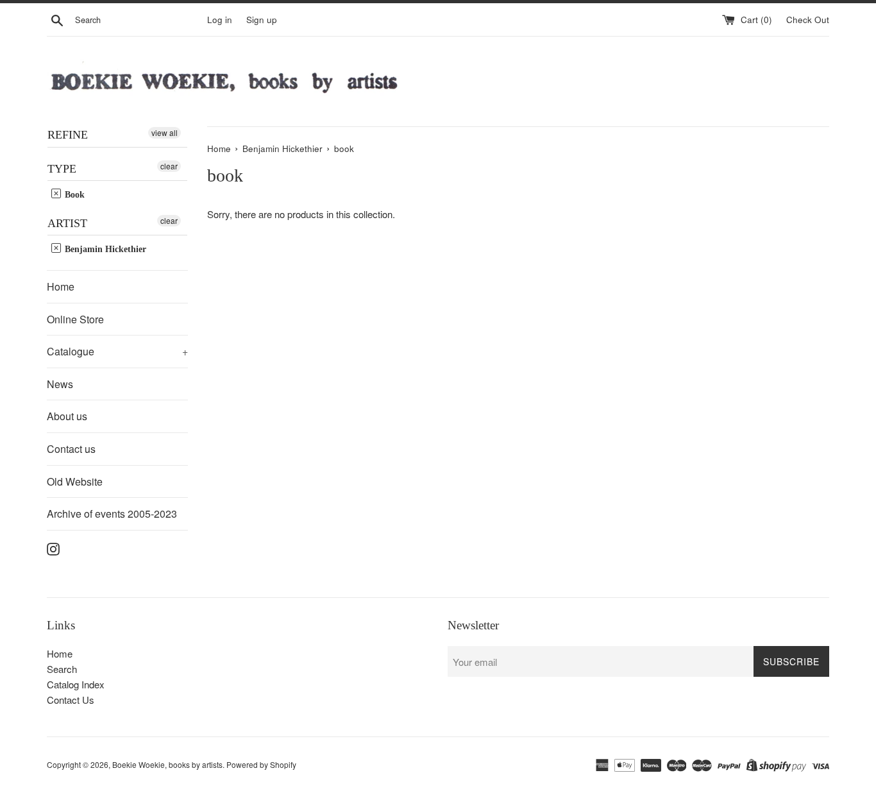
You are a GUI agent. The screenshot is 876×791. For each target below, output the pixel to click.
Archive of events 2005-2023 (112, 513)
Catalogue (117, 351)
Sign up (261, 19)
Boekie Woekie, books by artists (167, 764)
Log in (219, 19)
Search (62, 669)
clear (169, 165)
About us (67, 416)
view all (164, 132)
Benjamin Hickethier (104, 249)
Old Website (75, 481)
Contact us (71, 448)
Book (73, 195)
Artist (67, 223)
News (60, 384)
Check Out (807, 19)
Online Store (75, 319)
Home (60, 286)
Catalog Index (76, 684)
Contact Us (70, 699)
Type (61, 168)
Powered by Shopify (261, 764)
